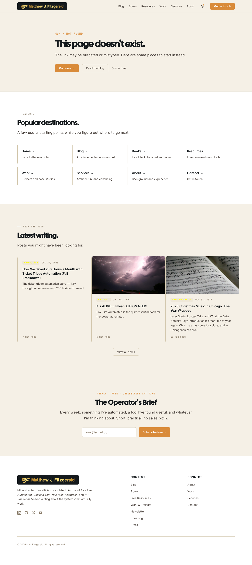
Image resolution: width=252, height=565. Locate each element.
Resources (148, 6)
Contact (192, 504)
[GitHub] (26, 513)
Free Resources (141, 498)
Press (134, 524)
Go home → (67, 68)
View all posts (126, 352)
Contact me (118, 68)
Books (133, 6)
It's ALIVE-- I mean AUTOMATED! (121, 306)
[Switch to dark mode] (202, 6)
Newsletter (138, 511)
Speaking (137, 518)
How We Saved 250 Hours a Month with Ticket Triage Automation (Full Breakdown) (52, 273)
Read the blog (95, 68)
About (191, 6)
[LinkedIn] (19, 513)
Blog (121, 6)
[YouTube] (41, 513)
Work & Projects (141, 504)
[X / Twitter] (33, 513)
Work (162, 6)
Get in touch (222, 6)
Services (176, 6)
